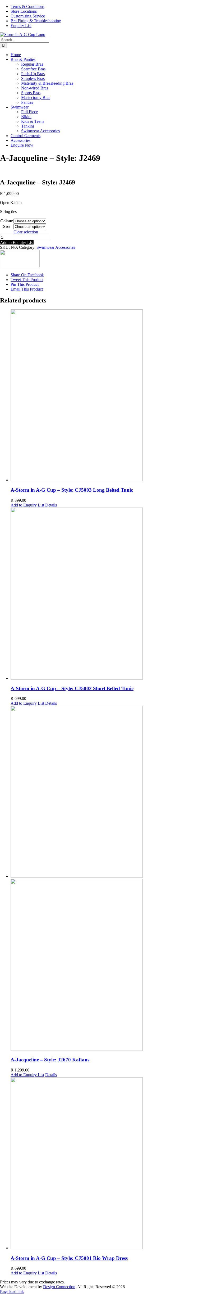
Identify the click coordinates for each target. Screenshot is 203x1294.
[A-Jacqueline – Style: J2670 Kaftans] (107, 879)
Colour (6, 221)
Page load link (12, 1291)
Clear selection (25, 232)
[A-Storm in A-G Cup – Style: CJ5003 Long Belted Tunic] (107, 395)
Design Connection (59, 1286)
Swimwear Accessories (55, 247)
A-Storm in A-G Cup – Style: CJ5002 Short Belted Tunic (72, 688)
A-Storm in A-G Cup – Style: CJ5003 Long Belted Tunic (72, 490)
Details (51, 505)
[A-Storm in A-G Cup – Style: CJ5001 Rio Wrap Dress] (107, 1163)
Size (6, 226)
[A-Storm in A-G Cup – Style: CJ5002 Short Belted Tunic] (107, 594)
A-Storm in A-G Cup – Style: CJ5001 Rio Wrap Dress (69, 1258)
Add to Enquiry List (17, 242)
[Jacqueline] (20, 266)
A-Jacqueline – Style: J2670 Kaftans (50, 1059)
